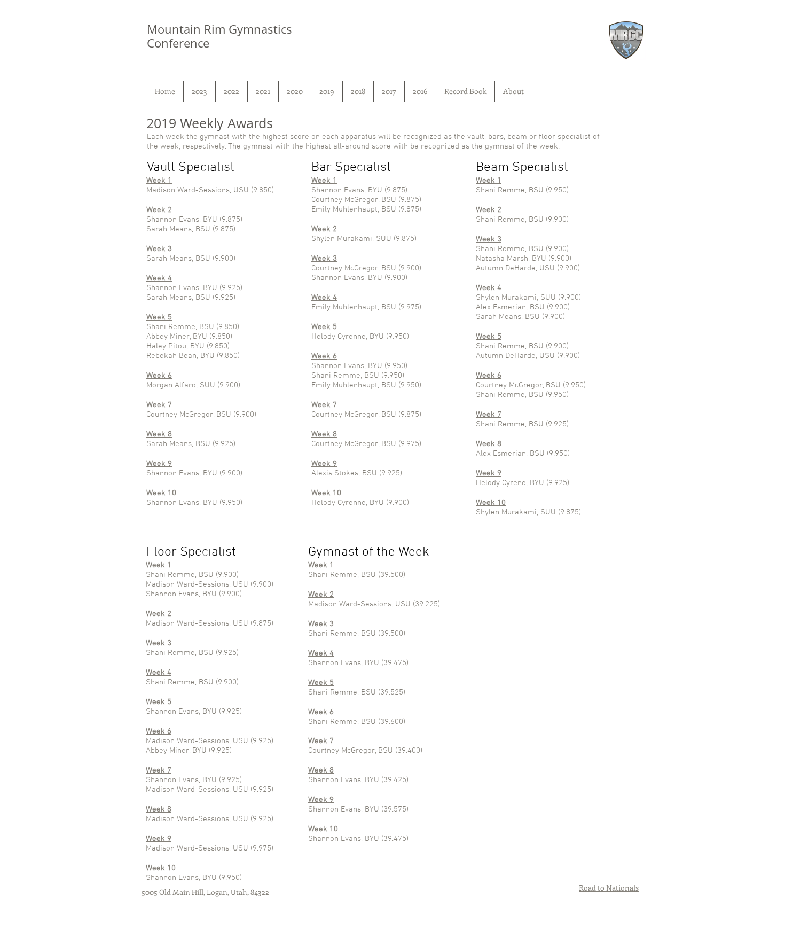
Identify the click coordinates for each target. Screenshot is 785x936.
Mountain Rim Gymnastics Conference (219, 36)
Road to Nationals (609, 888)
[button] (199, 91)
